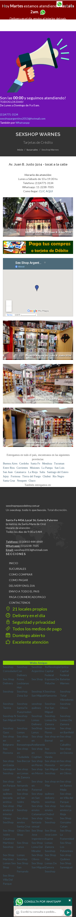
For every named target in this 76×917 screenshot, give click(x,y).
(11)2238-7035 (30, 545)
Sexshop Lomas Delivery (37, 720)
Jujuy (6, 476)
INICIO (13, 563)
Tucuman (59, 463)
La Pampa (47, 467)
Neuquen (22, 480)
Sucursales (32, 149)
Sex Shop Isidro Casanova (9, 834)
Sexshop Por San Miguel (50, 708)
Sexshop (8, 691)
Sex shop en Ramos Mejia (66, 785)
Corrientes (22, 467)
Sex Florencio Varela (50, 752)
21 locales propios (29, 608)
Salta (42, 472)
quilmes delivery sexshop (50, 797)
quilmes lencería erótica (7, 797)
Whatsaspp (23, 122)
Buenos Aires (10, 463)
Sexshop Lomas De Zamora (51, 720)
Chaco (32, 480)
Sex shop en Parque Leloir (9, 785)
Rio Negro (58, 476)
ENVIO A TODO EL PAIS (24, 591)
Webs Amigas (38, 662)
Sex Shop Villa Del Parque (8, 879)
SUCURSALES (17, 568)
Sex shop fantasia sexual (37, 822)
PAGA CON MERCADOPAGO (27, 597)
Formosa (15, 476)
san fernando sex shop (22, 785)
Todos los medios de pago (37, 628)
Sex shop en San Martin (37, 797)
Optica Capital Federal (64, 671)
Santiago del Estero (57, 472)
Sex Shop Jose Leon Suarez (51, 834)
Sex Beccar (23, 761)
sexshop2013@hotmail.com (31, 549)
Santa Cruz (9, 480)
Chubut (47, 476)
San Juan (8, 472)
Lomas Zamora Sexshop (50, 847)
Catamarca (20, 472)
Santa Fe (35, 463)
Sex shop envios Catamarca (38, 810)
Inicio (20, 149)
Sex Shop (37, 679)
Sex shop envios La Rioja (65, 810)
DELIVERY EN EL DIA (22, 585)
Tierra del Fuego (31, 476)
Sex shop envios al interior (8, 810)
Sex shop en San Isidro (22, 797)
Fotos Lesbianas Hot (23, 683)
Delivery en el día (28, 615)
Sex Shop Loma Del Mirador (37, 847)
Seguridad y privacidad (33, 622)
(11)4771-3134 (9, 114)
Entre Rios (9, 467)
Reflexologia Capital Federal (52, 671)
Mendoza (47, 463)
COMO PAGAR (18, 580)
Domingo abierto (28, 635)
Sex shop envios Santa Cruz (23, 822)
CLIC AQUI (46, 191)
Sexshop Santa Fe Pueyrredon (24, 708)
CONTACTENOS (19, 602)
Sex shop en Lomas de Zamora (23, 773)
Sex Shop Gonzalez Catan (65, 822)
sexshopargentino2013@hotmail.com (22, 118)
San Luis (59, 467)
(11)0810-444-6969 (31, 541)
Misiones (35, 467)
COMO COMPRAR (20, 574)
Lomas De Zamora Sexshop (51, 867)
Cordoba (24, 463)
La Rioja (33, 472)
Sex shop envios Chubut (50, 810)
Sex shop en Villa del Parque (66, 797)
